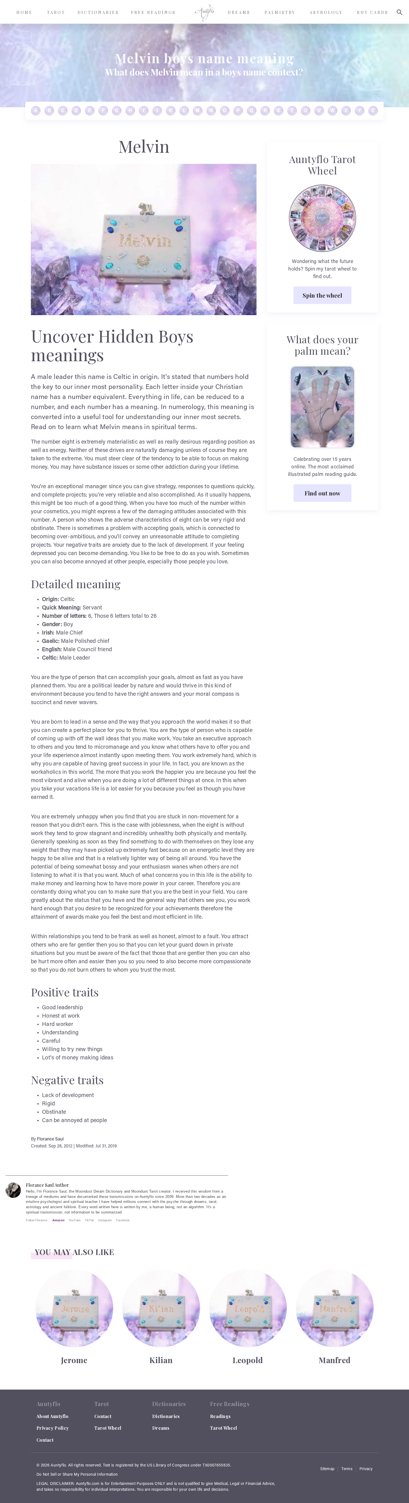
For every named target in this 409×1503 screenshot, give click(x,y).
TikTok (89, 1220)
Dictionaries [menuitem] (98, 12)
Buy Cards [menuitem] (372, 12)
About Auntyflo (52, 1416)
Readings (220, 1416)
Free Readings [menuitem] (153, 12)
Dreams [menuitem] (239, 12)
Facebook (123, 1220)
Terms (347, 1469)
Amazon (58, 1220)
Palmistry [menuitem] (280, 12)
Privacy (366, 1469)
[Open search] (399, 12)
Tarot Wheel (107, 1428)
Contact (44, 1440)
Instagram (105, 1220)
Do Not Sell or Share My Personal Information (77, 1475)
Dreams (161, 1428)
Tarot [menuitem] (56, 12)
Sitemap (327, 1469)
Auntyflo (58, 1466)
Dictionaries (166, 1416)
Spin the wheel (322, 295)
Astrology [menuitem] (326, 12)
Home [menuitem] (24, 12)
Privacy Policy (52, 1428)
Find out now (322, 493)
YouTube (75, 1220)
